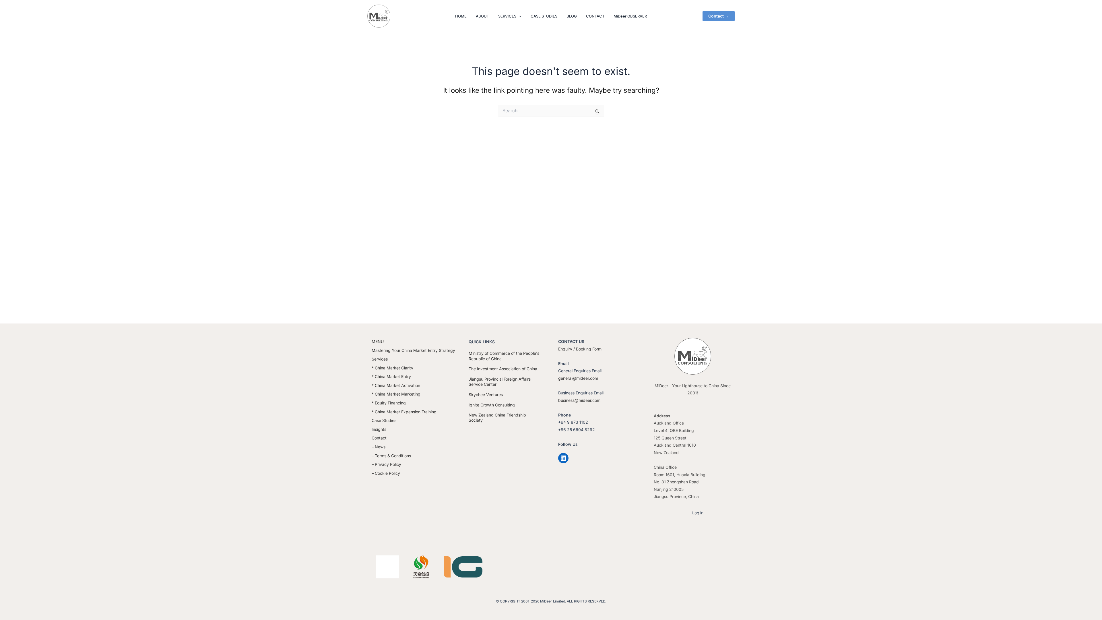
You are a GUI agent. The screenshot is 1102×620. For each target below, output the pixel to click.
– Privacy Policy (386, 464)
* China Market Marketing (396, 394)
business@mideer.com (579, 400)
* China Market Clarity (392, 367)
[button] (518, 16)
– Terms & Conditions (391, 455)
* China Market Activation (396, 385)
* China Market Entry (391, 376)
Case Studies (384, 420)
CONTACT (595, 16)
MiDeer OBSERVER (630, 16)
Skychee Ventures (486, 394)
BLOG (571, 16)
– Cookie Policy (386, 473)
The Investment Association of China (503, 368)
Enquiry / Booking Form (580, 348)
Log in (697, 512)
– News (378, 446)
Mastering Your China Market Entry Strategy (413, 350)
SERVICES (507, 16)
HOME (461, 16)
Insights (379, 429)
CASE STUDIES (544, 16)
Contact (379, 437)
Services (380, 358)
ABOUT (482, 16)
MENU (378, 341)
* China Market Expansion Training (404, 411)
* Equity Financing (389, 402)
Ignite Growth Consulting (492, 404)
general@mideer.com (578, 378)
